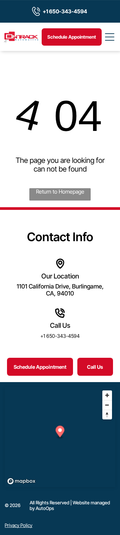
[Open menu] (110, 37)
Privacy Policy (18, 525)
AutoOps (45, 508)
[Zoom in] (107, 395)
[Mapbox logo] (21, 481)
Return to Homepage (60, 191)
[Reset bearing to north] (107, 414)
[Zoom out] (107, 405)
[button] (60, 432)
